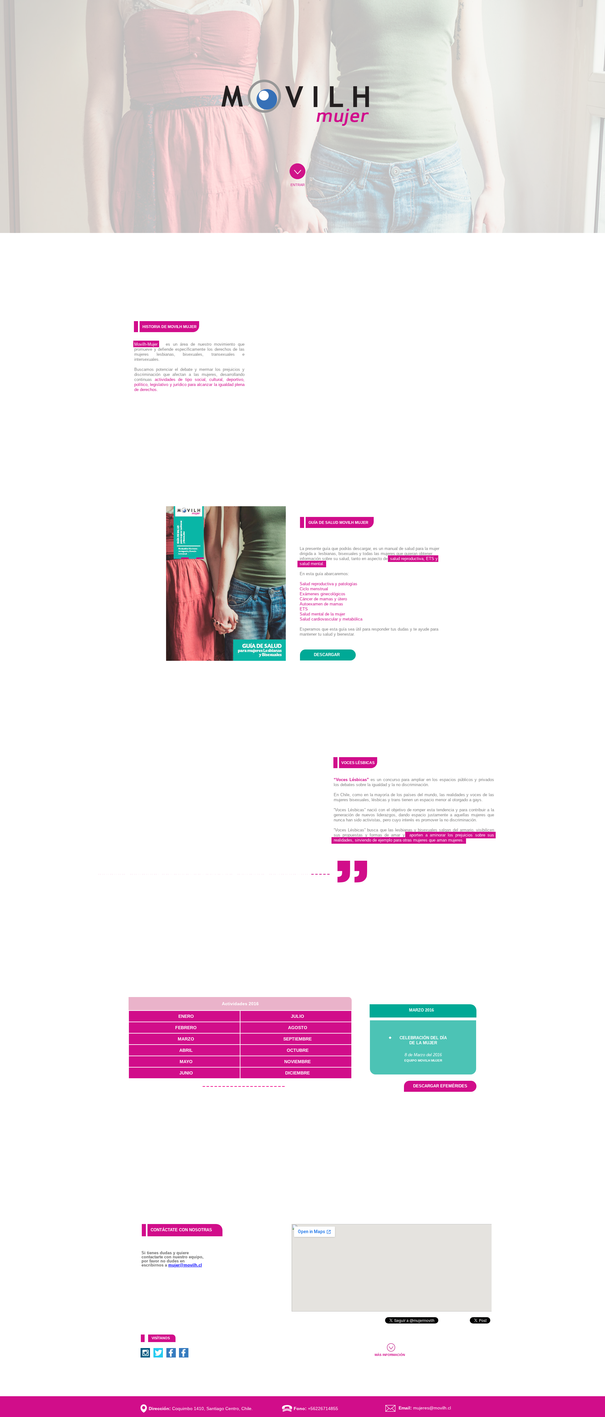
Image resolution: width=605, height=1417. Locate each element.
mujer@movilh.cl (185, 1265)
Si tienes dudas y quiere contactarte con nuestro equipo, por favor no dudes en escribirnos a (172, 1258)
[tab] (184, 1016)
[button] (240, 1003)
